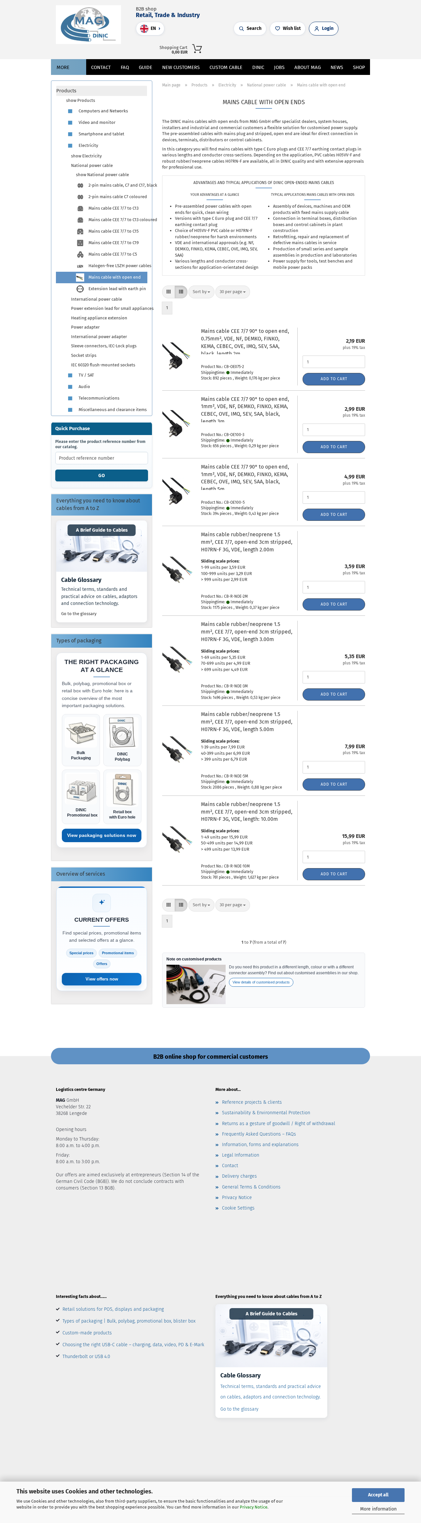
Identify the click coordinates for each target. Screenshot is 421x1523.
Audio (84, 386)
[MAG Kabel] (91, 24)
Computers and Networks (103, 110)
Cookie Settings (238, 1208)
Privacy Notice (253, 1507)
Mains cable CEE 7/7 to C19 (113, 242)
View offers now (102, 979)
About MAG (307, 67)
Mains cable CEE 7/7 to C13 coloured (117, 219)
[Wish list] (307, 47)
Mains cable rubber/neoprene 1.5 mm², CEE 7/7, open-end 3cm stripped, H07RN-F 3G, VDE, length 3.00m (246, 631)
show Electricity (86, 155)
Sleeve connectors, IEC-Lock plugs (103, 345)
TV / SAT (86, 375)
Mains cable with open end (114, 277)
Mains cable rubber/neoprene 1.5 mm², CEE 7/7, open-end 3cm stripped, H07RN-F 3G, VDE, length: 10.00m (246, 811)
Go (101, 475)
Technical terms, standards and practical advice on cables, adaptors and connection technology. (99, 596)
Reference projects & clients (252, 1102)
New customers (181, 67)
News (337, 67)
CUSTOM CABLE (226, 67)
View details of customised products (261, 982)
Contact (101, 67)
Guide (145, 67)
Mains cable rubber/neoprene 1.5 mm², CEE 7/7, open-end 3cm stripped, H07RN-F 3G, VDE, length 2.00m (246, 542)
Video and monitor (96, 122)
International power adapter (99, 336)
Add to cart (334, 379)
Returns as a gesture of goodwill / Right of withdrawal (278, 1123)
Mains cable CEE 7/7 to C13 (112, 208)
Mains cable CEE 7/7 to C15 (113, 231)
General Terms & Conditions (251, 1187)
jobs (279, 67)
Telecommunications (98, 398)
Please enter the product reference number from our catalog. (100, 444)
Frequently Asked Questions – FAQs (259, 1134)
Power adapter (85, 327)
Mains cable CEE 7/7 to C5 (112, 254)
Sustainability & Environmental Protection (266, 1113)
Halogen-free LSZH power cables (117, 265)
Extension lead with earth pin (116, 288)
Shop (359, 67)
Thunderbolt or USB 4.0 (86, 1356)
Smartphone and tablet (101, 133)
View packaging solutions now (101, 835)
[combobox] (201, 292)
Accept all (378, 1495)
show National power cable (102, 174)
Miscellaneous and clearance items (112, 409)
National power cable (92, 165)
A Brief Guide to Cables (102, 530)
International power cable (96, 299)
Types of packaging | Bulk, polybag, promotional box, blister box (128, 1321)
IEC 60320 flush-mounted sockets (103, 364)
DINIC (258, 67)
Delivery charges (239, 1176)
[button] (293, 47)
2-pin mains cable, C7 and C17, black (117, 185)
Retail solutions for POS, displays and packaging (113, 1309)
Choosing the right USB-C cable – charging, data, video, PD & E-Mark (133, 1345)
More (63, 67)
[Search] (287, 47)
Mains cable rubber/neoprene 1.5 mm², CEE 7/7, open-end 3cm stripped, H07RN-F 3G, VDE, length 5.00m (246, 721)
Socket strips (83, 355)
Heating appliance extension (99, 317)
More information (378, 1509)
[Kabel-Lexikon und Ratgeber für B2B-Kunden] (101, 546)
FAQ (125, 67)
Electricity (88, 145)
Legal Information (240, 1155)
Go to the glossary (78, 613)
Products (66, 91)
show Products (80, 100)
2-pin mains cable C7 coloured (117, 196)
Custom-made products (87, 1333)
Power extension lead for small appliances (109, 308)
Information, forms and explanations (260, 1144)
